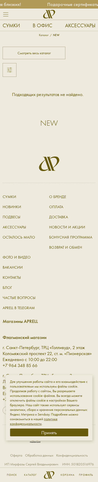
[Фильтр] (9, 70)
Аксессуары (80, 25)
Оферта (16, 455)
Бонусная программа (70, 237)
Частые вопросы (19, 297)
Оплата (56, 206)
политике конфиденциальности (33, 421)
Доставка (58, 217)
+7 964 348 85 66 (20, 365)
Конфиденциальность (72, 455)
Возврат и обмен (65, 247)
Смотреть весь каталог (34, 53)
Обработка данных (39, 455)
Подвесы (11, 217)
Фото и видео (17, 257)
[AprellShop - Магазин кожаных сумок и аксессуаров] (49, 14)
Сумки (11, 25)
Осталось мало (19, 237)
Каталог (30, 475)
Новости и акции (67, 227)
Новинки (12, 206)
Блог (7, 287)
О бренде (57, 196)
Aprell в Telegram (19, 307)
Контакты (12, 277)
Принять (49, 433)
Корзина (67, 475)
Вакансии (13, 267)
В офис (42, 25)
